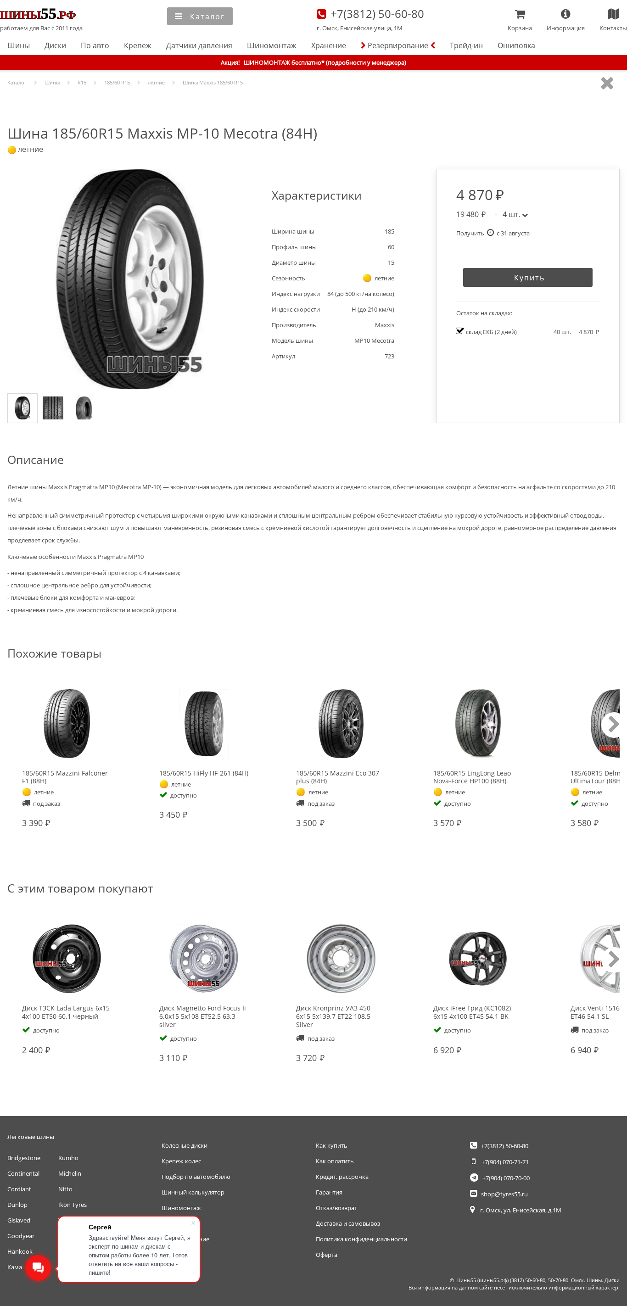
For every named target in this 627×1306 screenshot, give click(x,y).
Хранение (328, 45)
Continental (23, 1173)
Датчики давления (199, 45)
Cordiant (19, 1189)
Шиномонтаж (272, 45)
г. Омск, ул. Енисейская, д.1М (520, 1210)
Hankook (20, 1251)
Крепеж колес (181, 1161)
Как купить (331, 1145)
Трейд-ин (466, 45)
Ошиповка (516, 45)
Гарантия (329, 1192)
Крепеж (137, 45)
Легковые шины (30, 1137)
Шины (18, 45)
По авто (95, 45)
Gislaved (18, 1220)
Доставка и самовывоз (348, 1223)
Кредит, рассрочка (342, 1176)
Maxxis (384, 325)
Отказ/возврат (336, 1208)
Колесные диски (184, 1145)
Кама (14, 1267)
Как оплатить (335, 1161)
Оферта (326, 1254)
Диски (55, 45)
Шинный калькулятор (193, 1192)
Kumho (68, 1158)
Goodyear (20, 1236)
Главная (42, 14)
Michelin (69, 1173)
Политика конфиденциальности (361, 1239)
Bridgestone (23, 1158)
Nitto (65, 1189)
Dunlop (17, 1204)
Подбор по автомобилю (196, 1176)
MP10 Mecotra (374, 340)
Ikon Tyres (72, 1204)
